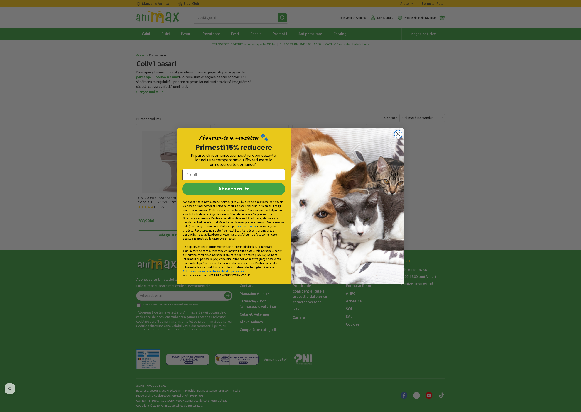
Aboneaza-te (234, 189)
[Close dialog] (398, 134)
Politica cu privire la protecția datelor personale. (214, 271)
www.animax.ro (246, 226)
